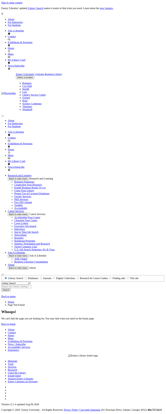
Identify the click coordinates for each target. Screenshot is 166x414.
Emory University (25, 74)
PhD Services (21, 199)
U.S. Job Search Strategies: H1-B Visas (34, 249)
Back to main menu (18, 178)
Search (6, 290)
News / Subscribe (17, 344)
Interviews (19, 229)
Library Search (35, 8)
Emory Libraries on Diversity (23, 381)
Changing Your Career (25, 220)
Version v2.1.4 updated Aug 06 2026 (20, 404)
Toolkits (18, 205)
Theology (27, 106)
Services (12, 367)
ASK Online (20, 258)
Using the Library (17, 372)
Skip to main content (11, 2)
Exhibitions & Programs (20, 42)
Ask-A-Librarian (16, 252)
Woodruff (27, 109)
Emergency (13, 350)
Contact (12, 36)
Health (25, 89)
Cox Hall (27, 86)
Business (26, 83)
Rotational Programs (24, 240)
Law (24, 92)
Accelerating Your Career (27, 217)
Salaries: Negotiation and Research (32, 243)
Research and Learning (19, 175)
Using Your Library (24, 190)
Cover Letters (21, 223)
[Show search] (2, 274)
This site (134, 278)
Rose (25, 100)
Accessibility (20, 208)
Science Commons (32, 103)
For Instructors (15, 22)
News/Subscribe (16, 65)
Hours (11, 48)
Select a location (25, 77)
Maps (10, 54)
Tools (10, 364)
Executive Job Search (25, 226)
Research (12, 369)
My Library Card (16, 60)
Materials (12, 361)
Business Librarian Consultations (31, 261)
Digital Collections (65, 278)
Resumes (19, 238)
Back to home (8, 324)
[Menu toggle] (2, 115)
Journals (47, 278)
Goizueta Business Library (48, 74)
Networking (20, 235)
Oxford (26, 97)
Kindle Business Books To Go (30, 187)
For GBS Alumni (23, 202)
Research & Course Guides (94, 278)
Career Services (16, 211)
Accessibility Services (19, 347)
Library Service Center (34, 94)
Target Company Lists (25, 246)
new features (106, 8)
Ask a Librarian (16, 30)
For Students (14, 25)
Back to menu (8, 296)
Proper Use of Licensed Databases (31, 193)
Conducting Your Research (28, 184)
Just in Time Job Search (26, 232)
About (11, 19)
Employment (14, 375)
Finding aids (119, 278)
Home (11, 302)
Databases (33, 278)
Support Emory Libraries (20, 378)
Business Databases (24, 181)
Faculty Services (22, 196)
